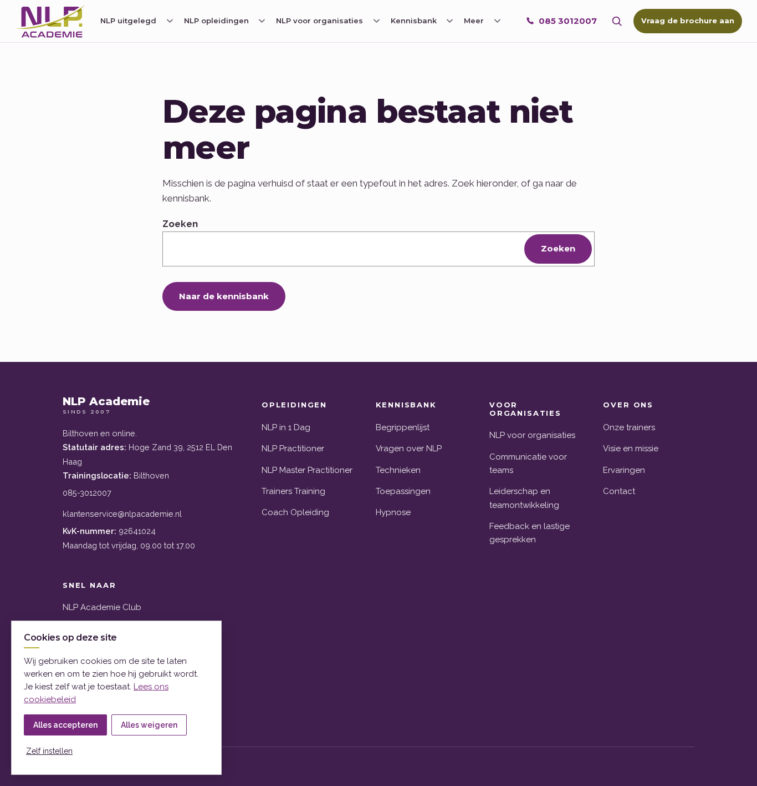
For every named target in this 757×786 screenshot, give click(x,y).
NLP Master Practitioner (307, 470)
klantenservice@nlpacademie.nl (122, 513)
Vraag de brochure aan (687, 20)
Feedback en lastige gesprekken (529, 533)
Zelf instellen (49, 751)
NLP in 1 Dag (286, 427)
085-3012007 (87, 492)
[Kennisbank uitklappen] (450, 21)
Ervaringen (624, 470)
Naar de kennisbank (224, 296)
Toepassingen (403, 491)
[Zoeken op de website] (617, 21)
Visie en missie (630, 449)
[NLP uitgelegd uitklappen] (169, 21)
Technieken (398, 470)
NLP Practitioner (293, 449)
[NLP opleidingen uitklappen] (262, 21)
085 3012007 (568, 21)
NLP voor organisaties (532, 435)
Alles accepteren (65, 724)
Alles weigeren (149, 724)
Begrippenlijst (402, 427)
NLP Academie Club (102, 607)
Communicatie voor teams (528, 463)
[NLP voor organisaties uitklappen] (376, 21)
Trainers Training (293, 491)
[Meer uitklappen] (497, 21)
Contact (619, 491)
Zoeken (180, 223)
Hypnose (393, 512)
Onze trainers (629, 427)
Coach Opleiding (295, 512)
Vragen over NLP (409, 449)
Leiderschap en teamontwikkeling (524, 498)
